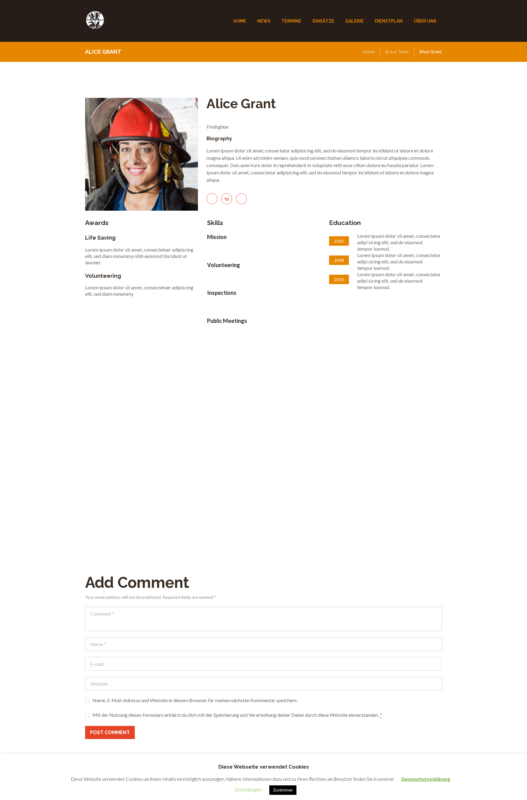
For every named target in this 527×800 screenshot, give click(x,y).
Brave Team (397, 51)
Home (369, 51)
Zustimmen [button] (283, 790)
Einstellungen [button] (248, 789)
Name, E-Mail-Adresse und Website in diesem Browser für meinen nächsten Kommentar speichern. (194, 700)
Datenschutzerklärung (425, 779)
